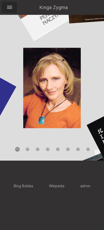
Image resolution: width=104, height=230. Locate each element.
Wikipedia (56, 186)
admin (85, 186)
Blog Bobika (23, 186)
